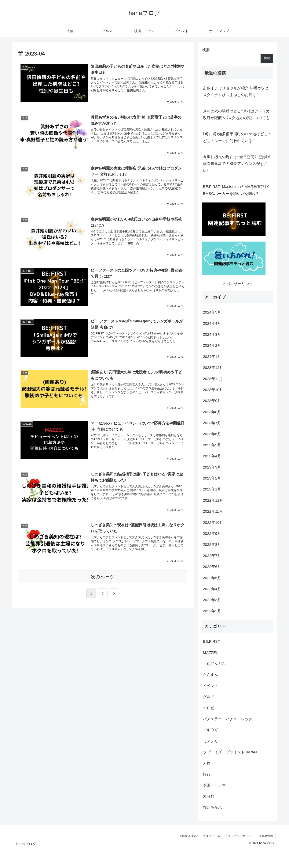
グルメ (208, 697)
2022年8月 (212, 544)
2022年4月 (212, 589)
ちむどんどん (214, 664)
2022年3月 (212, 600)
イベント (210, 686)
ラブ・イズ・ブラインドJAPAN (230, 752)
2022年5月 (212, 578)
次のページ (103, 576)
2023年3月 (212, 467)
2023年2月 (212, 478)
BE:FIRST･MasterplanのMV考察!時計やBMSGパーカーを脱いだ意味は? (236, 190)
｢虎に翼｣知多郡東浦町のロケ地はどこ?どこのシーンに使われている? (236, 137)
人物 (207, 763)
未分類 (208, 796)
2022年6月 (212, 567)
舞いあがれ (212, 807)
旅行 (207, 774)
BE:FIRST (211, 641)
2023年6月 (212, 434)
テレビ (208, 708)
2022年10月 (213, 522)
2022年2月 (212, 611)
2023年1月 (212, 489)
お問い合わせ (189, 836)
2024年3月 (212, 334)
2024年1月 (212, 357)
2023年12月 (213, 367)
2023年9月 (212, 401)
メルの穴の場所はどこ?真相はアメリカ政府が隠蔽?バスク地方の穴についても (236, 114)
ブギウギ (210, 730)
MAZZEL (210, 652)
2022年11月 (213, 511)
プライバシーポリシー (239, 836)
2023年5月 (212, 445)
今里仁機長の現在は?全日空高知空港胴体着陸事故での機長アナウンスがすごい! (236, 164)
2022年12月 (213, 500)
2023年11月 (213, 378)
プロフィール (211, 836)
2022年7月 (212, 556)
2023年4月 (212, 456)
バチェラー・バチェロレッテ (227, 719)
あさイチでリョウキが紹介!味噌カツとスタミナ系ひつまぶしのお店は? (236, 91)
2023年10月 (213, 390)
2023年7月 (212, 423)
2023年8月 (212, 412)
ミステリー (212, 741)
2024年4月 (212, 323)
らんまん (210, 674)
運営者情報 (266, 836)
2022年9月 (212, 533)
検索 (206, 50)
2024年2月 (212, 345)
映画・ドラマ (214, 785)
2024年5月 (212, 312)
